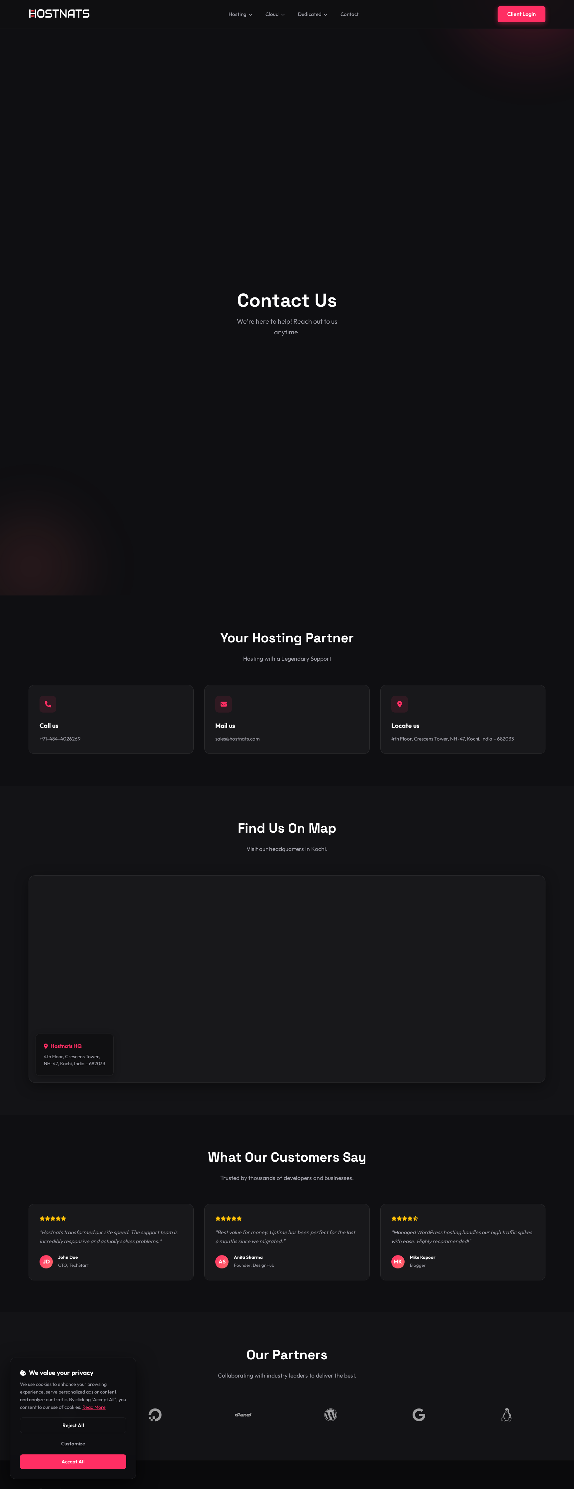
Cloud (272, 14)
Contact (349, 14)
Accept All (73, 1461)
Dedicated (310, 14)
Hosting (237, 14)
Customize (73, 1443)
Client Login (521, 14)
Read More (94, 1407)
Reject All (73, 1425)
